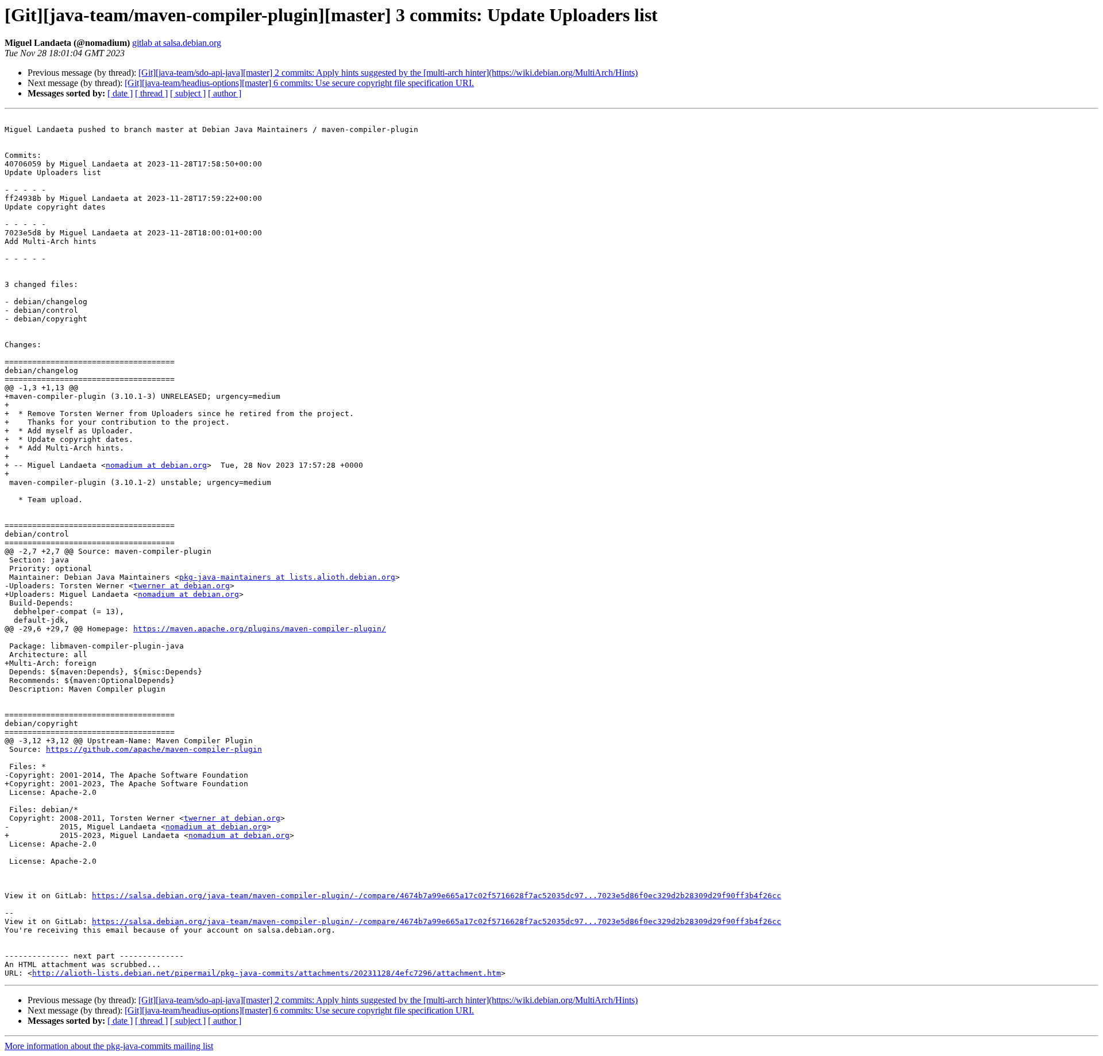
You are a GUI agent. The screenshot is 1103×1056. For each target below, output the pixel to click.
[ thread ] (151, 93)
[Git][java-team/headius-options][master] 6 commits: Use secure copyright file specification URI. (299, 83)
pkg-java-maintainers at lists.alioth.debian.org (287, 577)
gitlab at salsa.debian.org (176, 43)
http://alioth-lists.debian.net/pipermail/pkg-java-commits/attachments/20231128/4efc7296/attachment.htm (266, 973)
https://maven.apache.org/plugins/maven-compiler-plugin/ (259, 628)
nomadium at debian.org (156, 465)
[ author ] (224, 93)
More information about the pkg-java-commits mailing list (109, 1046)
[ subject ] (188, 93)
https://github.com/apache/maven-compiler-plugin (154, 749)
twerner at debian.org (181, 585)
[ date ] (120, 93)
